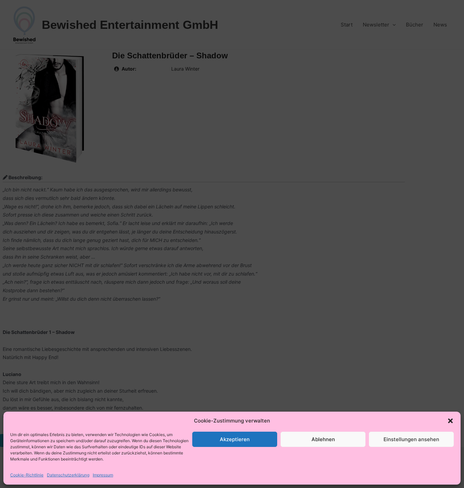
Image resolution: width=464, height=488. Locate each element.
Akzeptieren (235, 439)
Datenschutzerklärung (68, 474)
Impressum (103, 474)
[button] (450, 420)
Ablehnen (323, 439)
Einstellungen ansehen (411, 439)
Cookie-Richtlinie (26, 474)
